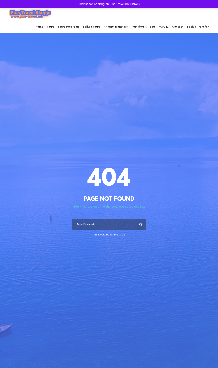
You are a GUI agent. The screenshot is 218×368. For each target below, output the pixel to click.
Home (39, 26)
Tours (50, 26)
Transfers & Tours (143, 26)
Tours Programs (68, 26)
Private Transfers (116, 26)
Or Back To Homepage (109, 234)
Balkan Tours (91, 26)
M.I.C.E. (164, 26)
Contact (178, 26)
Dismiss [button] (135, 4)
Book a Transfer (198, 26)
